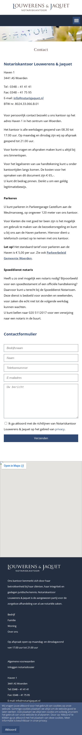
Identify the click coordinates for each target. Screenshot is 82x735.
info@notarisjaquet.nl (28, 98)
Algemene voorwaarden (21, 661)
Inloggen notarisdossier (21, 667)
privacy (60, 429)
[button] (76, 20)
